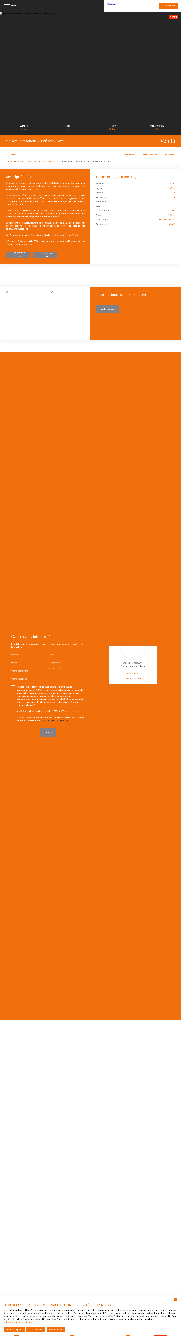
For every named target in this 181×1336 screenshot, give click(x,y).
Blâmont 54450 (43, 161)
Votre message (19, 679)
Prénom (15, 654)
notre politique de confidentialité (20, 1322)
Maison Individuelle (23, 161)
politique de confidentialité (54, 720)
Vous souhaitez (54, 668)
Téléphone (54, 662)
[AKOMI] (125, 6)
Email (14, 662)
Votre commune (19, 671)
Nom (51, 654)
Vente (9, 161)
